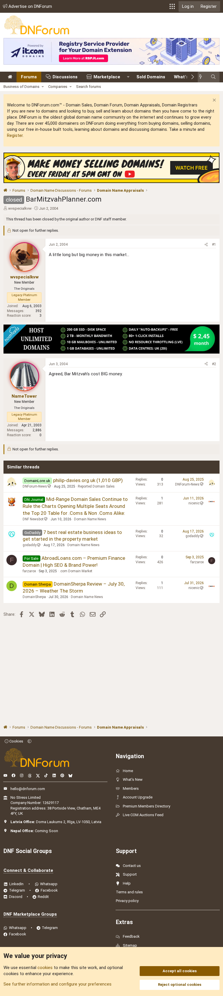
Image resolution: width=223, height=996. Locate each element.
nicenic (193, 503)
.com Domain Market (76, 571)
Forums (29, 76)
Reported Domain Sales (96, 486)
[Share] (206, 244)
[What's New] (202, 77)
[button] (172, 6)
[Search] (213, 77)
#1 (214, 244)
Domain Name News (90, 519)
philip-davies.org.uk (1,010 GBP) (88, 480)
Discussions (65, 76)
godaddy (30, 545)
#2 (214, 364)
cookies (45, 967)
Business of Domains (21, 86)
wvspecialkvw (20, 208)
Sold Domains (150, 76)
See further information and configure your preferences (57, 984)
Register (15, 135)
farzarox (29, 571)
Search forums (88, 86)
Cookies (15, 741)
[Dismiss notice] (213, 101)
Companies (57, 86)
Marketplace (106, 76)
